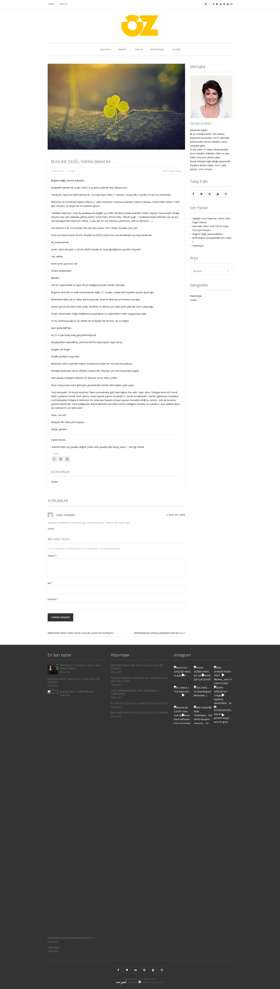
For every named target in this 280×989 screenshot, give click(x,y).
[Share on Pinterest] (67, 458)
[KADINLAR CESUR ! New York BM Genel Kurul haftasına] (183, 715)
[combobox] (211, 271)
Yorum (52, 555)
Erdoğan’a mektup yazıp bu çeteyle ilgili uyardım (139, 712)
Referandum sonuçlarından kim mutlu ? (159, 633)
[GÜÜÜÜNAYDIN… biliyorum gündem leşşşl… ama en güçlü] (223, 715)
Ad (50, 583)
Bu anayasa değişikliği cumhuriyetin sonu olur (139, 703)
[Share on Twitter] (60, 458)
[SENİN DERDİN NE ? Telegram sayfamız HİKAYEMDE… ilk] (223, 695)
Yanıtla (51, 528)
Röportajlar (196, 295)
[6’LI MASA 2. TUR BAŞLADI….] (183, 695)
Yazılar (54, 481)
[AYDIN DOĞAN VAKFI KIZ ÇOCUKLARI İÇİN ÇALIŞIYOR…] (203, 675)
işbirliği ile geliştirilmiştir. (153, 982)
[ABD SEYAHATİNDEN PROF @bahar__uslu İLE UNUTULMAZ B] (223, 675)
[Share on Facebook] (54, 458)
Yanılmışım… (198, 245)
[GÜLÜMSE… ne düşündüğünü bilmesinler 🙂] (203, 695)
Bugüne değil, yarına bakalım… (208, 233)
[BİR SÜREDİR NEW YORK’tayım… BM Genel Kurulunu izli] (203, 715)
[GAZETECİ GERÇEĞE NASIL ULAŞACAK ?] (183, 675)
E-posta (53, 599)
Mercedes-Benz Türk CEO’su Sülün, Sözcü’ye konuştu (80, 633)
